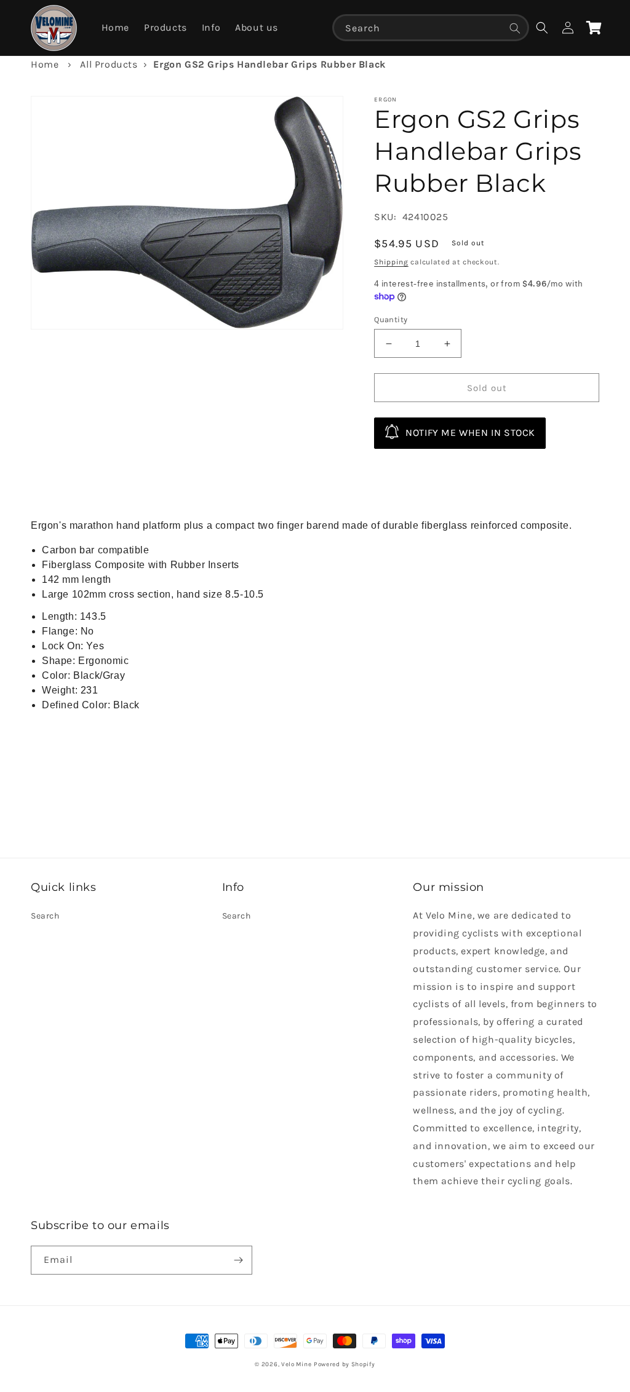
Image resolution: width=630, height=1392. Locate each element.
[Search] (514, 28)
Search (45, 916)
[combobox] (430, 27)
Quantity (390, 319)
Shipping (391, 262)
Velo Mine (296, 1364)
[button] (542, 27)
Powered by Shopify (344, 1364)
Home (44, 64)
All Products (108, 64)
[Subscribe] (238, 1260)
